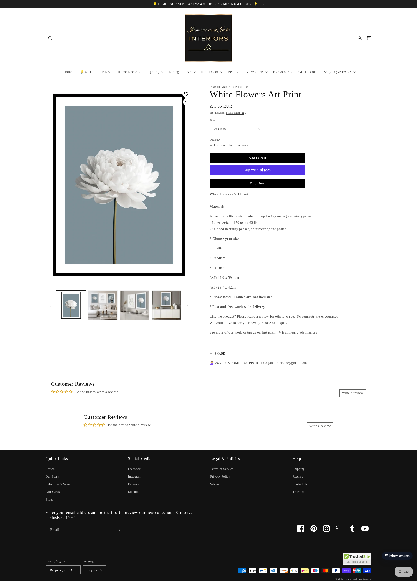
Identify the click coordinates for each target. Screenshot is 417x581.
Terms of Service (221, 469)
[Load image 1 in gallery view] (71, 305)
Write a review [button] (353, 393)
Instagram (134, 476)
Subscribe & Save (58, 484)
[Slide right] (187, 305)
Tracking (299, 491)
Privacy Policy (220, 476)
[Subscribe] (119, 530)
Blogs (49, 499)
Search (50, 469)
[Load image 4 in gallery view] (166, 305)
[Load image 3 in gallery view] (134, 305)
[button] (50, 38)
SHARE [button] (220, 353)
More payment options (257, 180)
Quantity (215, 139)
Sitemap (215, 484)
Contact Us (300, 484)
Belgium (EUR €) (61, 570)
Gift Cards (53, 491)
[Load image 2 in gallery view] (102, 305)
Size (212, 120)
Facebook (134, 469)
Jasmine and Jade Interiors (358, 579)
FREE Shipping (235, 112)
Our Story (52, 476)
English (92, 570)
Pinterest (134, 484)
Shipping (299, 469)
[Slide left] (50, 305)
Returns (298, 476)
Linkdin (133, 491)
